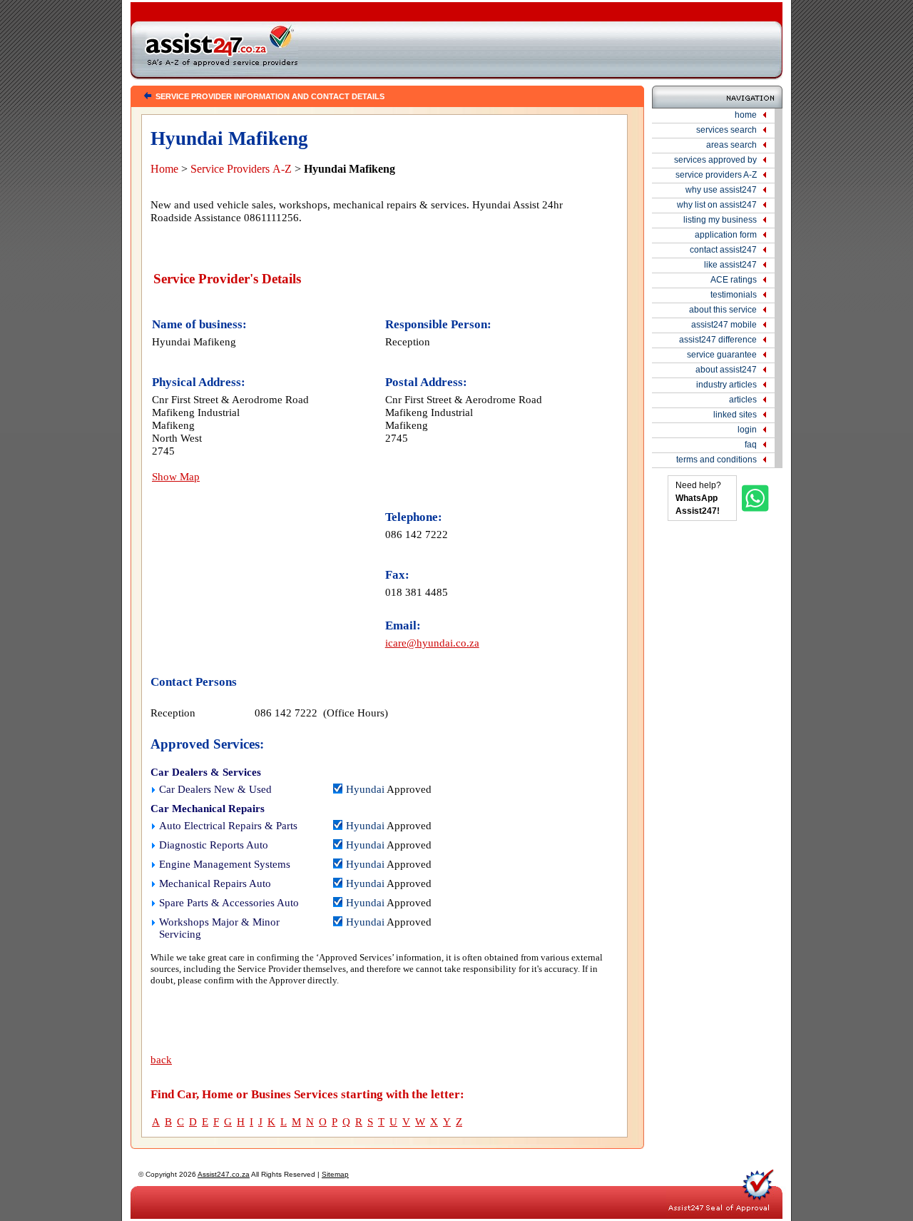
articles (743, 400)
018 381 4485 (416, 592)
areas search (731, 145)
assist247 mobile (724, 325)
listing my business (720, 220)
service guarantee (722, 355)
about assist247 (726, 370)
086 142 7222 (416, 534)
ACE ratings (733, 280)
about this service (723, 310)
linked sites (735, 415)
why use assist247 (721, 190)
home (746, 115)
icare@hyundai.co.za (432, 643)
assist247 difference (718, 340)
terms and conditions (716, 460)
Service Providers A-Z (241, 169)
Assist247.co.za (224, 1174)
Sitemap (335, 1174)
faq (751, 445)
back (161, 1059)
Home (164, 169)
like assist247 (730, 265)
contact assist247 (723, 250)
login (747, 430)
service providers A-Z (716, 175)
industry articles (726, 385)
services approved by (715, 160)
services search (726, 130)
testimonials (733, 295)
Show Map (176, 476)
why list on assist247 (717, 205)
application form (726, 235)
